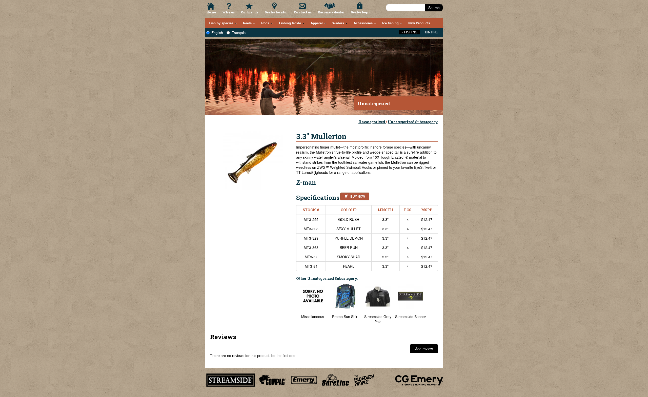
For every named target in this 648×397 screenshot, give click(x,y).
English (217, 33)
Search (434, 7)
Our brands (249, 12)
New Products (419, 23)
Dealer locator (276, 12)
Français (239, 33)
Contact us (303, 12)
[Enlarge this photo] (253, 158)
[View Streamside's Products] (230, 379)
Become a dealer (331, 12)
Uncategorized (372, 121)
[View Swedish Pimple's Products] (364, 379)
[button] (353, 196)
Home (211, 12)
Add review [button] (424, 348)
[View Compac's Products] (272, 379)
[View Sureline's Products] (335, 379)
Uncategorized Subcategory (413, 121)
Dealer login (361, 12)
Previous (292, 306)
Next (432, 306)
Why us (228, 12)
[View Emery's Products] (304, 379)
